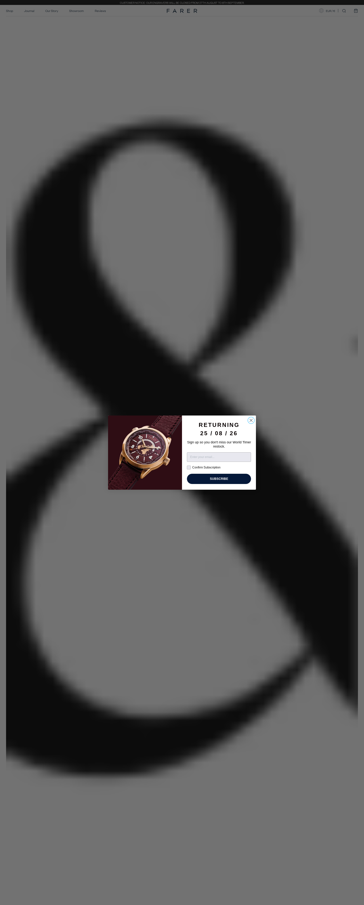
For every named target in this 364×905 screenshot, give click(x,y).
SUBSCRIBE (219, 478)
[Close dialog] (251, 420)
